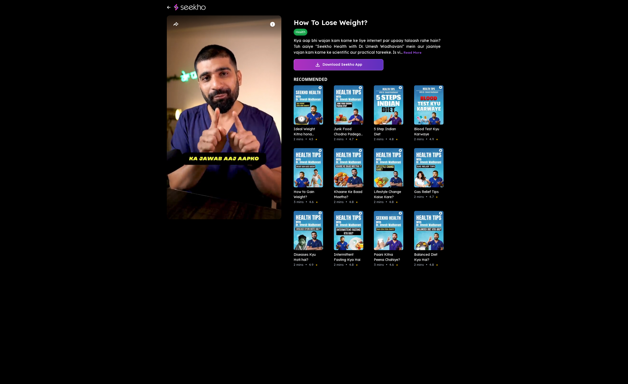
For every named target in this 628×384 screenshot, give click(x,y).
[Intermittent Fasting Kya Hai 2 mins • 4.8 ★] (347, 230)
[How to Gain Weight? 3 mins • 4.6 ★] (307, 167)
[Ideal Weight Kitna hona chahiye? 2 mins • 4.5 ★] (307, 105)
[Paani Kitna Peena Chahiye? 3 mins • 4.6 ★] (387, 230)
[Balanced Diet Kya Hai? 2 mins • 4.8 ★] (427, 230)
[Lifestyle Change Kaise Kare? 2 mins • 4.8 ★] (387, 167)
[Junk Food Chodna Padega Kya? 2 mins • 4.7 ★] (347, 105)
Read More (412, 52)
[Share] (176, 24)
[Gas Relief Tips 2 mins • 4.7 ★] (427, 167)
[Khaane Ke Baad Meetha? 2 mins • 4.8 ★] (347, 167)
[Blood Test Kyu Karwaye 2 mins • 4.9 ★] (427, 105)
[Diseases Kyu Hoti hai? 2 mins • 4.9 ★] (307, 230)
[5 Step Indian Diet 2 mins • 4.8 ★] (387, 105)
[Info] (272, 24)
